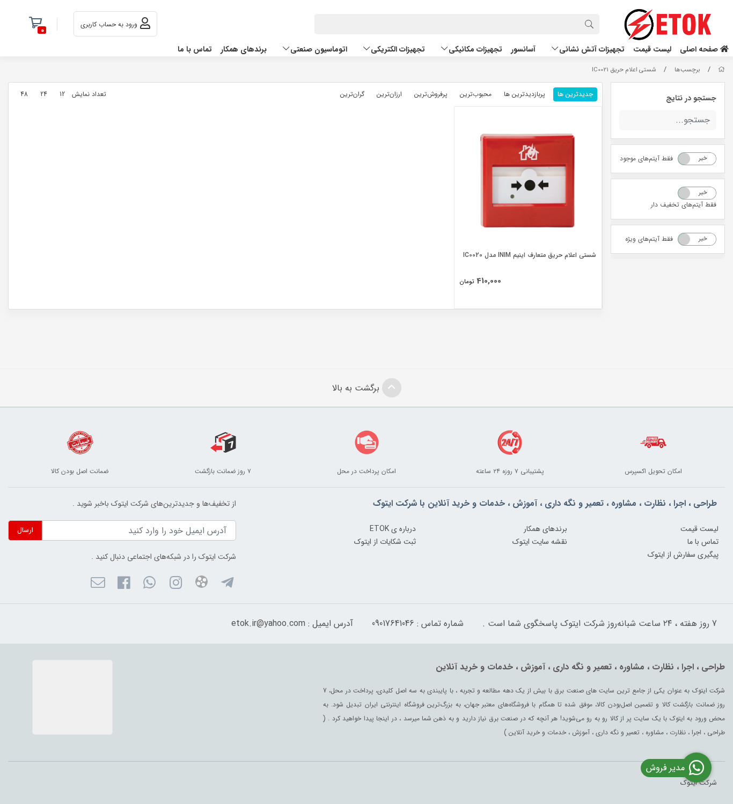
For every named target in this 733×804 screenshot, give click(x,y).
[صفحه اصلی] (721, 70)
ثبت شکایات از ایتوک (385, 542)
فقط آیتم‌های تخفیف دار (683, 205)
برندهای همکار (244, 49)
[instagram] (175, 585)
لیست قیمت (652, 49)
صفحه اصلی (700, 49)
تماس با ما (195, 49)
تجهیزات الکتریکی (398, 49)
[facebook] (124, 585)
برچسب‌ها (687, 70)
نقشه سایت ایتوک (539, 542)
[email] (97, 585)
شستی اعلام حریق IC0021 (624, 70)
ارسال (25, 530)
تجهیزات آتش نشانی (592, 49)
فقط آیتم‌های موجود (646, 158)
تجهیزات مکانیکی (475, 49)
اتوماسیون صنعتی (318, 49)
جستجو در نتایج (691, 98)
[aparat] (201, 584)
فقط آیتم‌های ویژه (649, 239)
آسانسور (523, 49)
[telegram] (227, 585)
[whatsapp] (149, 585)
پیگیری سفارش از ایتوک (683, 554)
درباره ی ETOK (393, 529)
